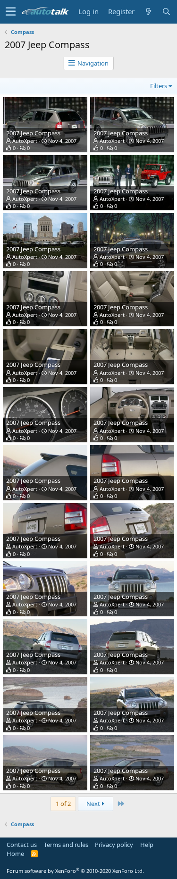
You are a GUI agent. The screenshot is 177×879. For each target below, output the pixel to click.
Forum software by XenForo (75, 870)
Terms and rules (66, 844)
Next (93, 803)
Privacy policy (114, 844)
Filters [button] (158, 86)
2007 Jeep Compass (33, 133)
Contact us (22, 844)
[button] (10, 12)
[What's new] (148, 11)
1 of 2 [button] (63, 803)
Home (15, 853)
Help (146, 844)
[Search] (166, 11)
